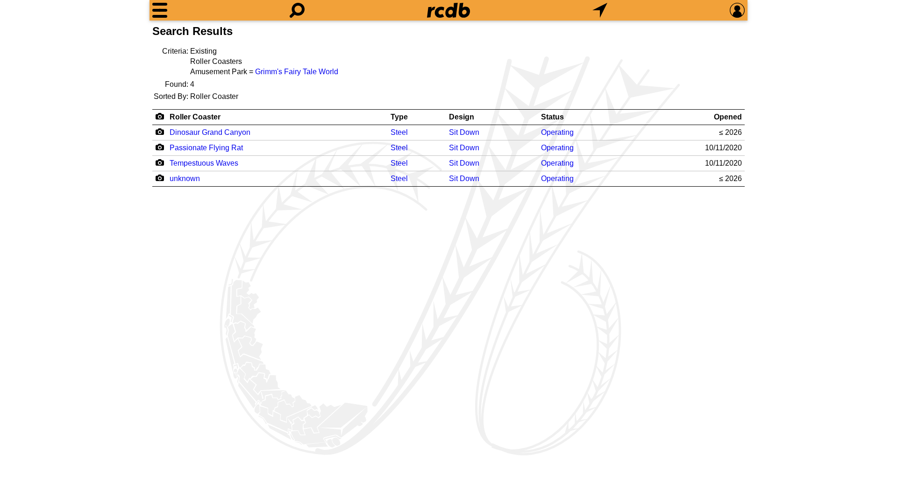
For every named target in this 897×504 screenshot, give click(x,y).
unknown (185, 178)
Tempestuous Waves (204, 163)
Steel (399, 132)
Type (399, 117)
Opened (728, 117)
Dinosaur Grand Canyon (210, 132)
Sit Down (464, 132)
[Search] (297, 10)
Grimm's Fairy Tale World (296, 72)
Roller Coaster (195, 117)
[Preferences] (737, 10)
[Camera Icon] (159, 131)
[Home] (448, 10)
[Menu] (159, 10)
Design (461, 117)
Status (552, 117)
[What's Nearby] (599, 10)
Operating (557, 132)
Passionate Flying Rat (206, 148)
